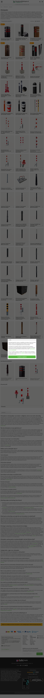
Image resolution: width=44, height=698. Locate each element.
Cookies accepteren (22, 357)
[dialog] (22, 349)
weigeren (22, 352)
